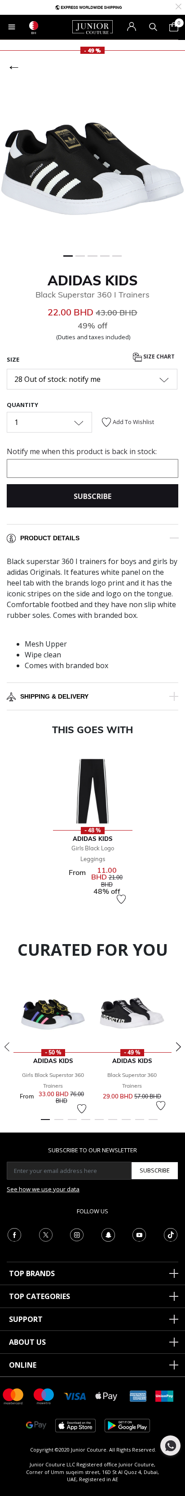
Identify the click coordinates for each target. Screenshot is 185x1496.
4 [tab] (85, 1123)
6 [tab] (112, 1123)
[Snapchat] (108, 1234)
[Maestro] (44, 1395)
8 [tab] (139, 1123)
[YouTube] (139, 1234)
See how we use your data (43, 1189)
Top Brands (32, 1273)
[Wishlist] (121, 899)
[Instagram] (77, 1234)
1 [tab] (45, 1123)
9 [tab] (153, 1123)
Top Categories (39, 1296)
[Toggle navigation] (12, 27)
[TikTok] (170, 1234)
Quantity (22, 405)
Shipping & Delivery (54, 696)
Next (178, 1047)
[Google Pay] (36, 1425)
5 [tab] (99, 1123)
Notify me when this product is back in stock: (82, 451)
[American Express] (138, 1395)
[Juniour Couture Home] (92, 26)
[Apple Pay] (106, 1395)
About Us (27, 1342)
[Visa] (75, 1395)
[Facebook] (14, 1234)
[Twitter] (46, 1234)
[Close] (178, 5)
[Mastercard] (13, 1395)
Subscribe (155, 1170)
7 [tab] (126, 1123)
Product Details (49, 538)
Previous (6, 1047)
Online (22, 1365)
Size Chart (158, 357)
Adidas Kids (93, 280)
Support (26, 1319)
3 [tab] (72, 1123)
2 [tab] (58, 1123)
